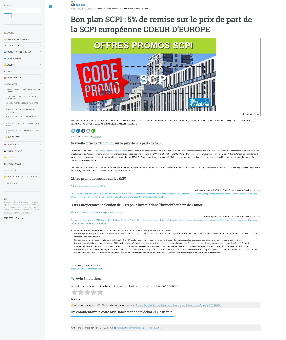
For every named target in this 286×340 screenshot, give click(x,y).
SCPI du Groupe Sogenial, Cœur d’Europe (109, 150)
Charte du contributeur (12, 210)
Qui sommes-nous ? (22, 202)
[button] (73, 131)
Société (80, 8)
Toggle (50, 6)
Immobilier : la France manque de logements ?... (20, 111)
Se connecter (10, 183)
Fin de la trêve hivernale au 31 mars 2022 (22, 104)
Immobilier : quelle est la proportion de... (22, 118)
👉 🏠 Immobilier (13, 137)
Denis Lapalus (96, 136)
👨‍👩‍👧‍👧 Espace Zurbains (13, 164)
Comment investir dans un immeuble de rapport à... (23, 91)
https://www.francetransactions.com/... (88, 268)
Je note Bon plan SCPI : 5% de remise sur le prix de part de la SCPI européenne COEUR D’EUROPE (179, 305)
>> (8, 16)
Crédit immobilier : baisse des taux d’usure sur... (21, 97)
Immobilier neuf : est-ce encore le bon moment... (22, 124)
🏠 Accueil (9, 33)
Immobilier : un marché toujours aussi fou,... (23, 131)
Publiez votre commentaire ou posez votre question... (139, 327)
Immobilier (89, 8)
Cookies (26, 210)
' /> (104, 186)
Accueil (73, 8)
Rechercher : (8, 5)
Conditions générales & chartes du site (24, 207)
